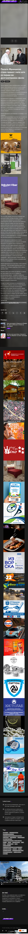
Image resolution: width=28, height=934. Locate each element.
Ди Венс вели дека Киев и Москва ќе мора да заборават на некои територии (17, 335)
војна (9, 842)
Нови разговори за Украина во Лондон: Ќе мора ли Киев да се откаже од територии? (17, 325)
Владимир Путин (14, 832)
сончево (5, 853)
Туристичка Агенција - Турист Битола (12, 840)
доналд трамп (16, 842)
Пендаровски (21, 837)
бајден (4, 842)
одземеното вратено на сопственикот (12, 847)
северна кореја (17, 852)
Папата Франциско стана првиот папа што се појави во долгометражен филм (13, 303)
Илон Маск (5, 837)
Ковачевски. (13, 837)
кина (4, 844)
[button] (3, 911)
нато (16, 844)
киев (22, 842)
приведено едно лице (18, 850)
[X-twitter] (6, 930)
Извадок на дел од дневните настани (12, 836)
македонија (10, 844)
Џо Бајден (5, 832)
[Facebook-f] (2, 930)
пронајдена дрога (7, 852)
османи (15, 849)
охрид (19, 849)
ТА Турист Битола (7, 839)
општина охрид (7, 849)
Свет (9, 328)
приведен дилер (7, 850)
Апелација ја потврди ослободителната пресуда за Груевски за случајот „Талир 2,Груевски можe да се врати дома (14, 818)
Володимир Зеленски (8, 834)
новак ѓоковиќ (7, 845)
